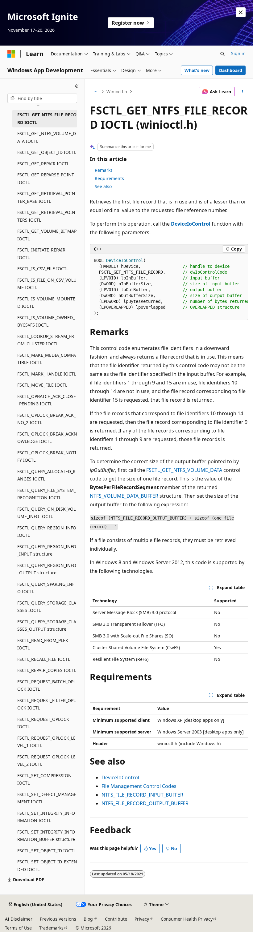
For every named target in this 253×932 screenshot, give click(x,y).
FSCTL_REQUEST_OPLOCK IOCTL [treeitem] (43, 723)
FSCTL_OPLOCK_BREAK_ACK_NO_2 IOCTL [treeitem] (46, 419)
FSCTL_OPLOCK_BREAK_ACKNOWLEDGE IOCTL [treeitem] (47, 437)
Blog (88, 919)
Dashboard (230, 70)
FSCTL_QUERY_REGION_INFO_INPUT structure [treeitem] (46, 550)
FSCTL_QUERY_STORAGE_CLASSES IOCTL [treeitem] (46, 606)
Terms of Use (18, 928)
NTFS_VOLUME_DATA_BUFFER (124, 495)
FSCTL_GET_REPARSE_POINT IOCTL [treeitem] (45, 178)
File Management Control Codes (139, 786)
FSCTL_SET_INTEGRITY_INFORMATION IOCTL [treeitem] (46, 817)
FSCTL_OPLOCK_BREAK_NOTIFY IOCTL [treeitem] (46, 456)
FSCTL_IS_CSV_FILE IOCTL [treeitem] (42, 268)
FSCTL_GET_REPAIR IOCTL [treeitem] (43, 164)
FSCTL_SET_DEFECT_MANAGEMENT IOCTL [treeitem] (46, 798)
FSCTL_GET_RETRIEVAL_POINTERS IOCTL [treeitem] (46, 216)
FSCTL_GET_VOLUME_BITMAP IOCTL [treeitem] (47, 235)
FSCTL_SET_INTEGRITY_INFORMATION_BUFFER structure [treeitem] (46, 835)
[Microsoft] (11, 54)
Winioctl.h (116, 91)
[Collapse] (76, 86)
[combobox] (42, 98)
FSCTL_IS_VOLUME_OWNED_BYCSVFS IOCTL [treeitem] (46, 321)
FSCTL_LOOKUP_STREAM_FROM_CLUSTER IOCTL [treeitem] (45, 340)
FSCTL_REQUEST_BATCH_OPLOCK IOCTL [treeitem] (46, 685)
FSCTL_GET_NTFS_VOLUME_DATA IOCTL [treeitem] (46, 137)
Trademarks (51, 928)
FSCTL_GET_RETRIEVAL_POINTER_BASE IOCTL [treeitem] (46, 197)
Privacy (142, 919)
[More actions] (242, 92)
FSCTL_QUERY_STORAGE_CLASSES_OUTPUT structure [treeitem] (46, 625)
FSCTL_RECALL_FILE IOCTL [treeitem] (43, 659)
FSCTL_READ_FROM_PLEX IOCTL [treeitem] (42, 644)
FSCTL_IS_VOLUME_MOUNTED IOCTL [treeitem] (46, 302)
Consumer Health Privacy (187, 919)
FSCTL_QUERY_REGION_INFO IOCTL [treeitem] (46, 531)
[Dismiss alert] (241, 12)
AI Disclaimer (18, 919)
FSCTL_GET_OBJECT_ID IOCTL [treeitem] (46, 152)
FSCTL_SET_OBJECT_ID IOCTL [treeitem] (46, 851)
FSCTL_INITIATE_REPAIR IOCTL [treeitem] (41, 253)
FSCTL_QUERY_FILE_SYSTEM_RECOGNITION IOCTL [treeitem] (46, 494)
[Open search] (222, 53)
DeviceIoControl (120, 777)
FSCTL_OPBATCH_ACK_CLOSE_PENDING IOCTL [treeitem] (46, 400)
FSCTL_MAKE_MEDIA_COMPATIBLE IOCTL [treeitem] (46, 359)
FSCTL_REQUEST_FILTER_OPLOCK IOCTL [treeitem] (46, 704)
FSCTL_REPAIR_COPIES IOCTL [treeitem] (46, 670)
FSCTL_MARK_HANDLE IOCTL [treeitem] (46, 374)
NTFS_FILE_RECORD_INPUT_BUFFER (142, 794)
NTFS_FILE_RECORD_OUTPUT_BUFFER (145, 803)
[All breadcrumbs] (95, 92)
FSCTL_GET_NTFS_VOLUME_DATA (184, 470)
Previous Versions (58, 919)
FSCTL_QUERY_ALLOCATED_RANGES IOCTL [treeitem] (46, 475)
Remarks (104, 170)
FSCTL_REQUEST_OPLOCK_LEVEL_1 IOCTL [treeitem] (46, 742)
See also (103, 186)
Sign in (238, 53)
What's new (197, 70)
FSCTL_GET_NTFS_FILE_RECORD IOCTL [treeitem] (47, 118)
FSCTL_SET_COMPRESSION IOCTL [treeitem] (44, 779)
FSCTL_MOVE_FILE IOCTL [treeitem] (42, 385)
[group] (169, 287)
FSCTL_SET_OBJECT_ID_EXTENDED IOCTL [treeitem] (47, 865)
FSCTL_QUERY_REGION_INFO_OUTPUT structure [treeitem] (46, 569)
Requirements (109, 178)
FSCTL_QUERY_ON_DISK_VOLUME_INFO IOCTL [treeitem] (46, 513)
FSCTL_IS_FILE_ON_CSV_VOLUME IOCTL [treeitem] (47, 284)
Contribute (116, 919)
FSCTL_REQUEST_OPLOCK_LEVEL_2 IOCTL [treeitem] (46, 760)
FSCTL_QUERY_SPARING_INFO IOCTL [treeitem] (45, 588)
